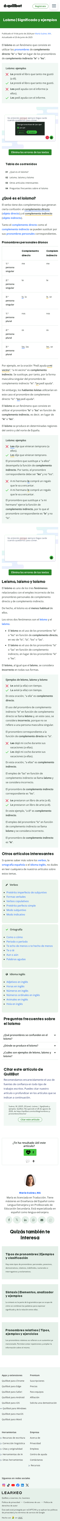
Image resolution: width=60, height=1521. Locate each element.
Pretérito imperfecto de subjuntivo (26, 892)
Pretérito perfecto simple (21, 905)
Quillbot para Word (12, 1419)
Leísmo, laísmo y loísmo (22, 177)
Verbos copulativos (17, 901)
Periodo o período (17, 941)
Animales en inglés (17, 999)
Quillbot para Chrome (13, 1380)
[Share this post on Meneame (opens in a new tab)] (50, 1220)
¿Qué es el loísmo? (19, 171)
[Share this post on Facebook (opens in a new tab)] (9, 1220)
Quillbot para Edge (11, 1386)
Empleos (34, 1448)
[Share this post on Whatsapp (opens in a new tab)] (33, 1220)
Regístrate (40, 6)
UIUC (20, 1517)
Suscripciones (37, 1380)
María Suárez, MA (43, 33)
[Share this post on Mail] (42, 1220)
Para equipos (37, 1391)
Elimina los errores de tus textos (30, 152)
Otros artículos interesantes (24, 182)
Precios (33, 1386)
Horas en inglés (15, 986)
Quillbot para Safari (12, 1391)
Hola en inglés (14, 1004)
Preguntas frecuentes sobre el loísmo (29, 188)
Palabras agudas (16, 959)
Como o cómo (14, 937)
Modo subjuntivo (16, 910)
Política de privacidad (11, 1502)
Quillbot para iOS (11, 1402)
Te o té (10, 950)
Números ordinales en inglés (23, 995)
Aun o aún (12, 954)
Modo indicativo (15, 914)
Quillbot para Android (13, 1397)
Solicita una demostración (43, 1402)
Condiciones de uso (32, 1502)
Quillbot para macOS (12, 1413)
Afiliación (34, 1397)
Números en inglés (17, 990)
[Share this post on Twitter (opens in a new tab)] (17, 1220)
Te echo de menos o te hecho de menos (29, 946)
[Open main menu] (54, 6)
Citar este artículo (30, 1119)
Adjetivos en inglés (17, 982)
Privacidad (35, 1443)
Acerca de (35, 1437)
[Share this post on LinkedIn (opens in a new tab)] (25, 1220)
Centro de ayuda (38, 1454)
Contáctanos (36, 1459)
